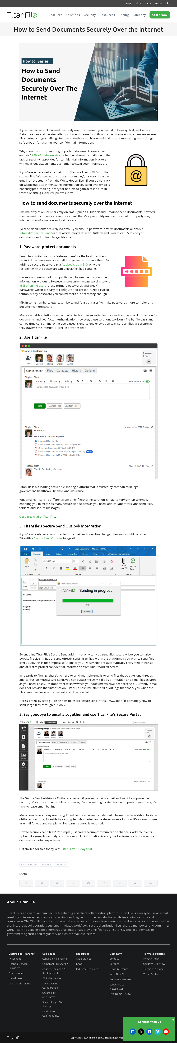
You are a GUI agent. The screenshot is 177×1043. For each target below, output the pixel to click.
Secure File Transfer (22, 953)
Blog (138, 3)
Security (61, 864)
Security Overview (154, 963)
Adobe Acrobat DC (74, 264)
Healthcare (15, 978)
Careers (114, 963)
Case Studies (83, 958)
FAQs (79, 963)
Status (147, 3)
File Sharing (29, 864)
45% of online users (32, 285)
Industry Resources (88, 969)
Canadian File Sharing (54, 958)
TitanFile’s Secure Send (35, 233)
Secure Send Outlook (47, 538)
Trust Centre (151, 974)
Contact (114, 958)
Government (16, 973)
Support (159, 3)
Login (129, 3)
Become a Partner (120, 979)
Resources (82, 953)
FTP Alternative (51, 978)
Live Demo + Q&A (120, 993)
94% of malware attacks (48, 155)
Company (116, 953)
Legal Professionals (20, 983)
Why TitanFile (117, 974)
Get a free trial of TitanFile (37, 516)
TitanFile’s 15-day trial (76, 849)
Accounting (15, 958)
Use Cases (48, 953)
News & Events (119, 969)
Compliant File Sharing (55, 963)
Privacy (46, 864)
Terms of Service (153, 969)
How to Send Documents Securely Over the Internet (88, 29)
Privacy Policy (151, 958)
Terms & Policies (154, 953)
